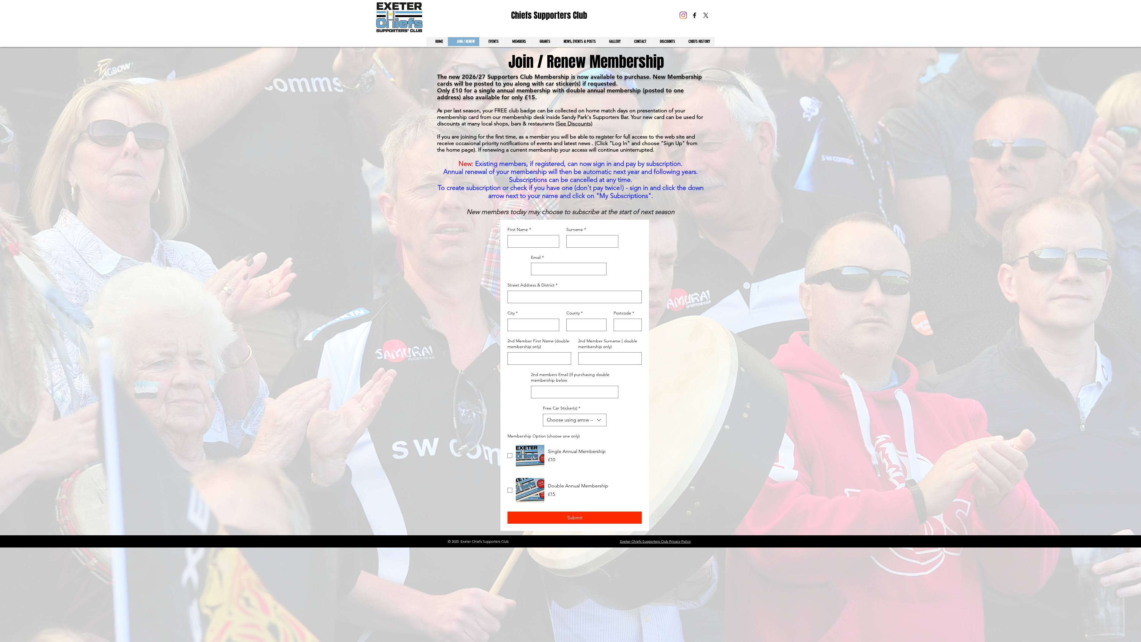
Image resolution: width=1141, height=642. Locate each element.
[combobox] (574, 420)
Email (537, 257)
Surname (576, 229)
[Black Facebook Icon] (694, 15)
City (513, 313)
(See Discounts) (574, 123)
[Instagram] (683, 15)
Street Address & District (532, 285)
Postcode (624, 313)
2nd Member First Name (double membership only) (538, 344)
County (574, 313)
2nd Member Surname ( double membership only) (607, 344)
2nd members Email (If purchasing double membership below (570, 377)
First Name (519, 229)
